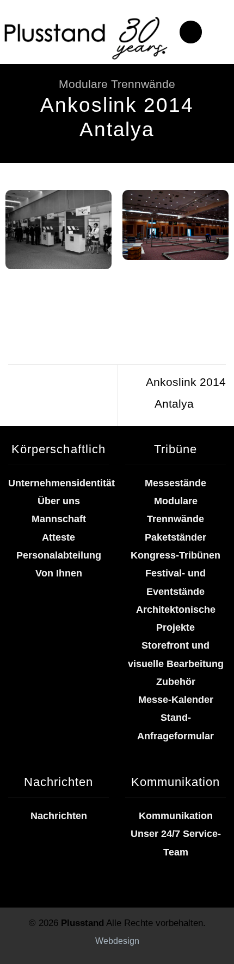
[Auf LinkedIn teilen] (103, 306)
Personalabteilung (58, 555)
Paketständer (175, 537)
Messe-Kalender (175, 699)
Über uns (59, 501)
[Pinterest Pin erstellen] (85, 306)
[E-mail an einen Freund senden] (69, 306)
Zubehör (175, 681)
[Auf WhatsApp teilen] (16, 306)
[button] (191, 32)
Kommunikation (176, 815)
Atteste (58, 537)
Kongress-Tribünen (175, 555)
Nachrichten (58, 815)
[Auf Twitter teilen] (51, 306)
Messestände (175, 483)
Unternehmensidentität (61, 483)
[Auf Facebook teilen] (34, 306)
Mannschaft (59, 518)
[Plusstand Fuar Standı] (85, 37)
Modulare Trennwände (117, 84)
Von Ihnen (58, 573)
